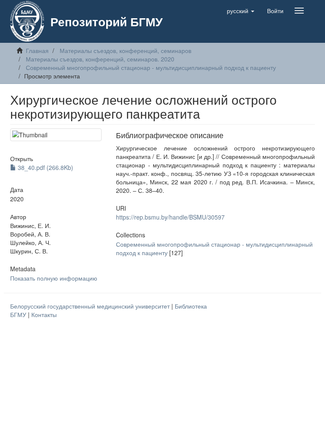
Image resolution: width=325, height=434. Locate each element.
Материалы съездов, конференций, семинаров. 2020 (100, 59)
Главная (37, 50)
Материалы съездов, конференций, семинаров (125, 50)
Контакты (44, 314)
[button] (240, 10)
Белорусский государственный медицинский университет (90, 306)
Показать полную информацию (53, 278)
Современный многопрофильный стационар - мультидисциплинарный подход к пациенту (151, 67)
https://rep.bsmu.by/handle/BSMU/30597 (170, 217)
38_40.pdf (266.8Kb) (44, 167)
